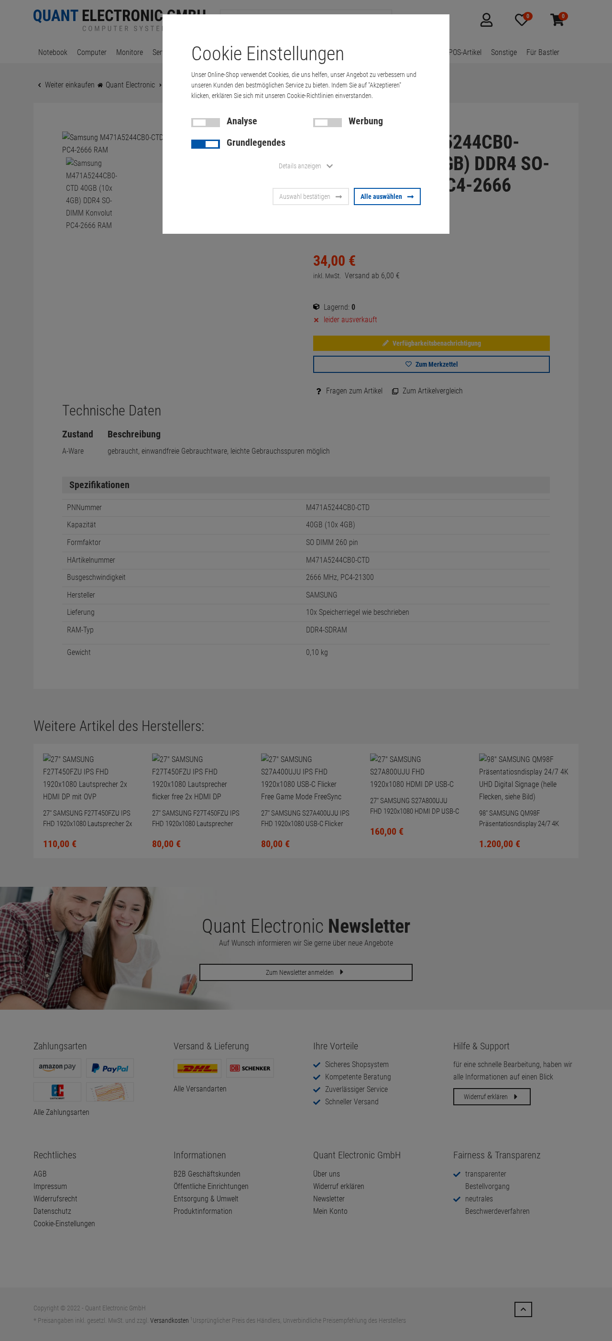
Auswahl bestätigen (304, 196)
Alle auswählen (381, 196)
